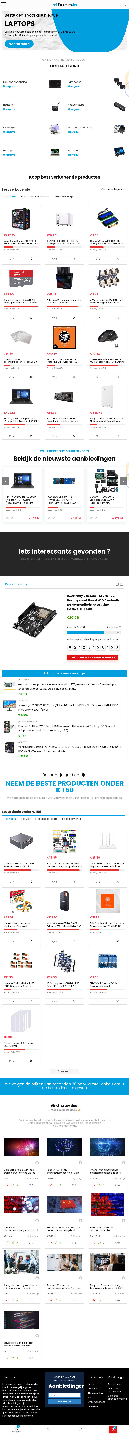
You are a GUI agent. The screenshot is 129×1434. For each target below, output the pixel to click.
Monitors (23, 700)
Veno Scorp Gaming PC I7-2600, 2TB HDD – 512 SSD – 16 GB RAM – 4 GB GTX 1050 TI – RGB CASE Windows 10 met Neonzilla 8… (21, 244)
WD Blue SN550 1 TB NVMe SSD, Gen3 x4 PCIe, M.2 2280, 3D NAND (21, 500)
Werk (6, 1293)
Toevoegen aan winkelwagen (92, 657)
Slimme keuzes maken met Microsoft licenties (105, 1229)
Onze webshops (96, 1401)
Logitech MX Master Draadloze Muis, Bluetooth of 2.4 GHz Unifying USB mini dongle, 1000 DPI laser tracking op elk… (107, 363)
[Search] (124, 4)
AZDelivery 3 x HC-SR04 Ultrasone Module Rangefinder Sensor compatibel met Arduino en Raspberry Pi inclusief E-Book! (107, 304)
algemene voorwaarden (115, 1390)
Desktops (22, 742)
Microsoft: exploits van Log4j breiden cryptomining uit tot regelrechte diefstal (19, 1172)
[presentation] (5, 481)
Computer (8, 1178)
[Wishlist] (48, 1430)
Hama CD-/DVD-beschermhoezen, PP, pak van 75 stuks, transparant (21, 362)
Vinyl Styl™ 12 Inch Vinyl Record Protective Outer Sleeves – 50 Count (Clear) (62, 362)
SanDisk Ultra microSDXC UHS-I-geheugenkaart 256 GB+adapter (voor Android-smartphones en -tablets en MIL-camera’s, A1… (21, 304)
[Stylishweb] (37, 1163)
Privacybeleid (115, 1384)
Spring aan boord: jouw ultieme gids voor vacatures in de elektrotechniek (21, 1288)
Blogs (90, 1397)
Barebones (23, 679)
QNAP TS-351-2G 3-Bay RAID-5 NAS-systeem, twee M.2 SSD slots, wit (64, 243)
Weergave (9, 86)
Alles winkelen (95, 1393)
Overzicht (93, 1388)
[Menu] (4, 4)
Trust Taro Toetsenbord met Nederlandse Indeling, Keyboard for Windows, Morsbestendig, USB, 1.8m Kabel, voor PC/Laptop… (64, 422)
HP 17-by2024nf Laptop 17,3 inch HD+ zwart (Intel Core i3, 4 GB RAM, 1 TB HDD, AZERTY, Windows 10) (21, 421)
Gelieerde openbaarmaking (117, 1397)
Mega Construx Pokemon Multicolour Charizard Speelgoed (17, 926)
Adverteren (94, 1406)
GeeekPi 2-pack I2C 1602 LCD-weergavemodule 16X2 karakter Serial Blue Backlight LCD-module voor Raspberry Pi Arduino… (107, 244)
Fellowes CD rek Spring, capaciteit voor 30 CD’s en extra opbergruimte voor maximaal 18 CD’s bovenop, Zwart (64, 304)
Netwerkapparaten (27, 721)
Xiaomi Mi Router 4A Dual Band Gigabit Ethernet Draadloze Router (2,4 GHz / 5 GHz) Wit (107, 866)
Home (91, 1384)
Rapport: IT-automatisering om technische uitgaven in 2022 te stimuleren (107, 1288)
